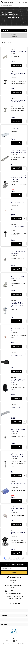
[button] (14, 35)
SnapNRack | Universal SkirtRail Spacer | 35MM (18, 484)
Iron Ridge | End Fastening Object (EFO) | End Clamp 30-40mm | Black (18, 304)
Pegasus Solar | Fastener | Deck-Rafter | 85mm (18, 455)
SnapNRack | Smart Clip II (18, 203)
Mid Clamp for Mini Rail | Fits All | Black (18, 74)
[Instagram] (19, 604)
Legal (13, 643)
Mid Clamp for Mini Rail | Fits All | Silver (18, 100)
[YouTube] (10, 604)
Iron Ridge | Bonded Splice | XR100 (17, 406)
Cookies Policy (21, 643)
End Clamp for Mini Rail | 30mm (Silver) (18, 277)
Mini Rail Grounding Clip (18, 51)
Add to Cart (15, 65)
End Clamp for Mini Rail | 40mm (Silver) (18, 430)
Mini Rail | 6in (15, 129)
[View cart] (19, 2)
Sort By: (4, 42)
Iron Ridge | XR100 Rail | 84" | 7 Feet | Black (18, 354)
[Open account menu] (26, 2)
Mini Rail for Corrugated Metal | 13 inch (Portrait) (18, 151)
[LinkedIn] (16, 604)
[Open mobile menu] (1, 5)
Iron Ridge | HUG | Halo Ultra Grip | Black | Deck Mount (18, 380)
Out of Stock (16, 121)
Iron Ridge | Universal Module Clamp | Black (17, 227)
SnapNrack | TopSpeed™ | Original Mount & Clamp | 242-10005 (18, 177)
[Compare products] (22, 2)
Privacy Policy (6, 643)
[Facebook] (13, 604)
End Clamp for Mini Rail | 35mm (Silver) (18, 252)
